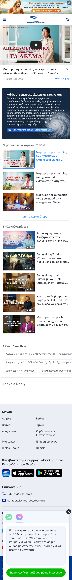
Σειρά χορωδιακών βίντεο (20, 370)
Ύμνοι (40, 425)
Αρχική (6, 418)
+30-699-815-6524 (19, 493)
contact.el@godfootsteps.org (26, 500)
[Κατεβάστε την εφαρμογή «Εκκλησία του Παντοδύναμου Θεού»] (6, 472)
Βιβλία (40, 418)
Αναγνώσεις (9, 431)
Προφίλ (40, 448)
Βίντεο (6, 425)
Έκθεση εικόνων (46, 441)
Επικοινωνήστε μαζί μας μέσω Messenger (36, 572)
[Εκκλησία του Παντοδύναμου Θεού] (36, 19)
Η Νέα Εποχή (10, 448)
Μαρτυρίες (9, 441)
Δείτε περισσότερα (35, 216)
